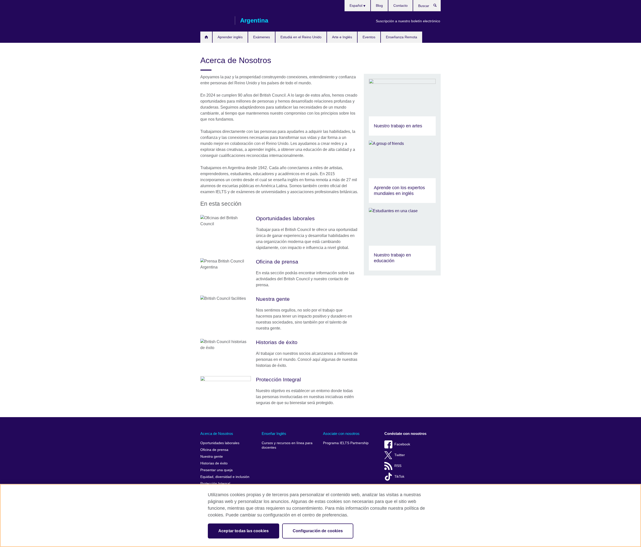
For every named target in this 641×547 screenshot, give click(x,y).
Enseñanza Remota (401, 37)
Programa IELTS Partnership (346, 443)
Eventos (369, 37)
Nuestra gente (211, 456)
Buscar (437, 6)
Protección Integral (215, 483)
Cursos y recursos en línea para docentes (287, 445)
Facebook (402, 444)
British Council (215, 20)
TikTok (399, 476)
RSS (397, 466)
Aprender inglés (230, 37)
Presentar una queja (216, 470)
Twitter (399, 455)
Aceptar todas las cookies (243, 531)
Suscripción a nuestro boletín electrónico (408, 21)
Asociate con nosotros (341, 433)
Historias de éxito (214, 463)
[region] (320, 515)
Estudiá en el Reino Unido (301, 37)
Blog (379, 6)
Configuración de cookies (318, 531)
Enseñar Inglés (274, 433)
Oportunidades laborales (219, 443)
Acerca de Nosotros (216, 433)
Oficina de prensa (214, 450)
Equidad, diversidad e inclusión (224, 477)
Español (356, 6)
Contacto (400, 6)
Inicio (206, 37)
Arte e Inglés (342, 37)
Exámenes (261, 37)
